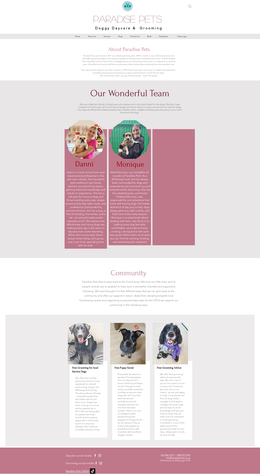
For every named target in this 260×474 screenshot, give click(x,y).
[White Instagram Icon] (100, 455)
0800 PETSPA (183, 455)
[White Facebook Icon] (95, 455)
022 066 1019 (167, 455)
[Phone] (189, 6)
